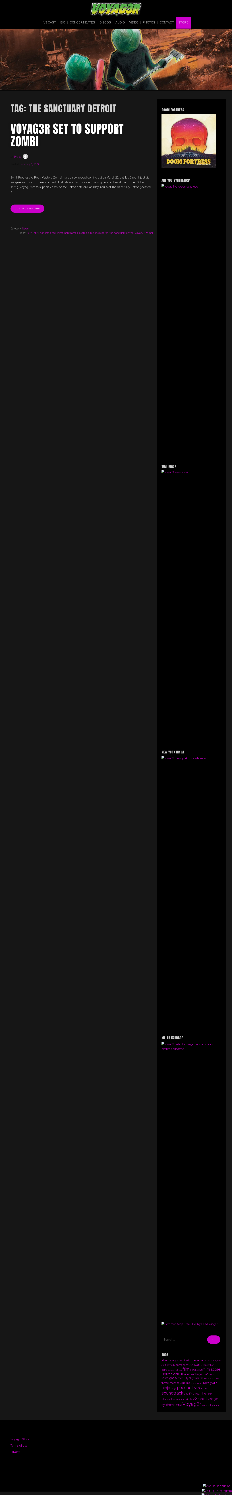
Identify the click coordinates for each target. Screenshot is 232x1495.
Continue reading (29, 210)
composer (182, 1364)
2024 (29, 233)
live (205, 1374)
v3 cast (200, 1398)
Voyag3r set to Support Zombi (67, 135)
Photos (149, 22)
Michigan (167, 1378)
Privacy (15, 1452)
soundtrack (172, 1393)
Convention (208, 1365)
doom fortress (175, 1370)
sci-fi (197, 1388)
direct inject (56, 233)
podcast (185, 1387)
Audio (120, 22)
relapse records (99, 233)
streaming (199, 1393)
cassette (197, 1360)
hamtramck (71, 233)
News (25, 228)
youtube (216, 1405)
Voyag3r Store (20, 1439)
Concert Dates (82, 22)
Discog (105, 22)
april (36, 233)
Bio (62, 22)
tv (191, 1399)
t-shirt (209, 1394)
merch (212, 1374)
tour (173, 1399)
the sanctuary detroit (121, 233)
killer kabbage (193, 1374)
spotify (188, 1393)
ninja (173, 1388)
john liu (178, 1374)
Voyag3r (139, 233)
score (204, 1388)
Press (17, 156)
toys (178, 1399)
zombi (149, 233)
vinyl (179, 1405)
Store (183, 22)
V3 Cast (50, 22)
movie (207, 1378)
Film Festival (196, 1370)
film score (211, 1369)
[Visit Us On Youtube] (216, 1486)
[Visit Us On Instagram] (217, 1491)
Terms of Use (19, 1445)
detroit (165, 1369)
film (186, 1369)
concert (44, 233)
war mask (206, 1405)
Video (133, 22)
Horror (166, 1374)
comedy (171, 1365)
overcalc (84, 233)
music (186, 1383)
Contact (167, 22)
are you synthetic (180, 1360)
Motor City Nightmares (189, 1378)
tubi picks (185, 1399)
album (165, 1360)
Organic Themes (123, 1483)
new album (196, 1383)
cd (205, 1360)
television (166, 1399)
